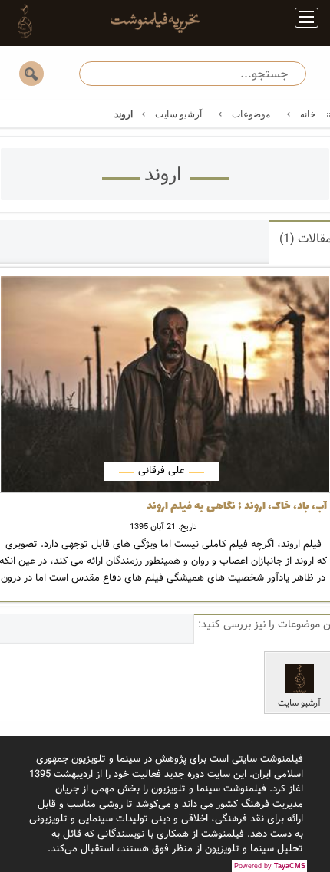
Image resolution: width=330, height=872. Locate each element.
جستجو (31, 73)
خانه (307, 114)
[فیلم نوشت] (145, 21)
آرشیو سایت (178, 114)
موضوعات (251, 114)
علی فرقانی (161, 470)
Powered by (269, 866)
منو (300, 20)
